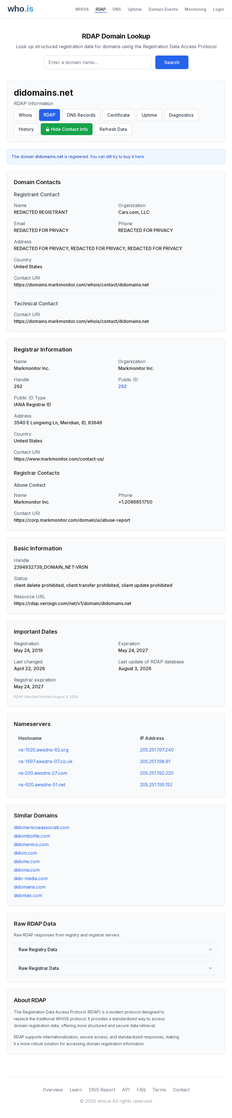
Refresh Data (113, 129)
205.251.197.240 (157, 750)
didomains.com (30, 887)
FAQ (141, 1090)
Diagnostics (181, 115)
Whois (25, 115)
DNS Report (102, 1090)
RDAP (101, 9)
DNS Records (81, 115)
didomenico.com (31, 844)
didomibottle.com (32, 836)
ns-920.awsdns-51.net (41, 784)
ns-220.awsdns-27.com (42, 773)
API (126, 1090)
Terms (159, 1090)
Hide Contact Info (69, 129)
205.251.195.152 (156, 784)
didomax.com (28, 895)
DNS (117, 9)
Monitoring (195, 9)
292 (122, 386)
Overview (53, 1090)
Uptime (135, 9)
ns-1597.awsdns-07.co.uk (45, 761)
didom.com (25, 853)
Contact (181, 1090)
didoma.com (27, 870)
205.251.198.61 (155, 761)
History (26, 129)
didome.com (27, 861)
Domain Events (163, 9)
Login (218, 9)
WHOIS (82, 9)
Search (171, 62)
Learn (76, 1090)
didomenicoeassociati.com (41, 827)
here (139, 156)
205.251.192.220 (156, 773)
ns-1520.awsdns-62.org (43, 750)
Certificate (118, 115)
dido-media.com (31, 878)
